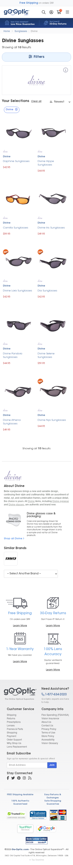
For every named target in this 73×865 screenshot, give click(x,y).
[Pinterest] (18, 778)
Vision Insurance (50, 718)
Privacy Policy (48, 728)
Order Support (14, 739)
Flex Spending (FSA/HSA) (55, 714)
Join (52, 765)
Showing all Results (36, 448)
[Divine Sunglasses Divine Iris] (53, 199)
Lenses (11, 725)
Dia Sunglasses (47, 290)
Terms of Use (48, 732)
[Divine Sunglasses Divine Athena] (18, 391)
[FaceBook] (8, 778)
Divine (34, 31)
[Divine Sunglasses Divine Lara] (18, 262)
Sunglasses (21, 31)
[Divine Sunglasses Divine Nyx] (53, 391)
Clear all (36, 101)
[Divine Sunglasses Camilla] (18, 199)
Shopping (12, 732)
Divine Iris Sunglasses (51, 227)
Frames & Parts (15, 728)
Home (7, 31)
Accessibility (48, 739)
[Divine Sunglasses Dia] (53, 262)
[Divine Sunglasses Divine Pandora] (18, 325)
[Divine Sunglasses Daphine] (18, 132)
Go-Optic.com (20, 850)
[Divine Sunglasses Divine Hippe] (53, 132)
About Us (46, 721)
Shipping (11, 714)
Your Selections (15, 101)
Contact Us (47, 725)
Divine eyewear (60, 501)
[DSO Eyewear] (11, 559)
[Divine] (66, 70)
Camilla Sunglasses (15, 227)
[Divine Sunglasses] (19, 694)
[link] (38, 815)
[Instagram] (24, 778)
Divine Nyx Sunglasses (52, 420)
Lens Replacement (17, 746)
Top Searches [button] (38, 859)
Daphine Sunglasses (16, 161)
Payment (11, 736)
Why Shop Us (14, 743)
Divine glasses (16, 504)
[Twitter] (13, 778)
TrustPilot (25, 828)
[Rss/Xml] (29, 778)
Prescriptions (14, 721)
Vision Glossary (49, 743)
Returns (11, 718)
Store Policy (47, 736)
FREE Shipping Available (20, 795)
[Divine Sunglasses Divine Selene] (53, 325)
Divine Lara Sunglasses (17, 290)
